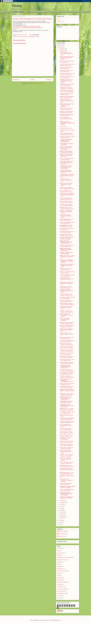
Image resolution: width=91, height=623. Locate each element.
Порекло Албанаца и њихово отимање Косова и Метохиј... (67, 363)
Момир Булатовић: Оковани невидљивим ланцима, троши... (66, 184)
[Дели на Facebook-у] (37, 34)
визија (58, 550)
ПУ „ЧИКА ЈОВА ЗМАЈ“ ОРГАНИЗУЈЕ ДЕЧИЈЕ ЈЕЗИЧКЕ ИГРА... (65, 366)
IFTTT (15, 29)
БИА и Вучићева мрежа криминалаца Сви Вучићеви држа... (67, 101)
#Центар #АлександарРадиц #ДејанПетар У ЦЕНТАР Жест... (66, 330)
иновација (59, 561)
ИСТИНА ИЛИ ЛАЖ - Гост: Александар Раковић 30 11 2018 (66, 53)
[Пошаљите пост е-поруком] (30, 34)
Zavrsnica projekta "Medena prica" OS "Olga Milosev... (66, 429)
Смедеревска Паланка (62, 582)
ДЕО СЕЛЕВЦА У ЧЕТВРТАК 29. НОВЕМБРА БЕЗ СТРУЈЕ (67, 373)
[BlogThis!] (34, 34)
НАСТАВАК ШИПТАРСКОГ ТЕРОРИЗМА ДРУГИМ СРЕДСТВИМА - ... (66, 167)
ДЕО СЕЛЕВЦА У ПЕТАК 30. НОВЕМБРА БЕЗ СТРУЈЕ (66, 226)
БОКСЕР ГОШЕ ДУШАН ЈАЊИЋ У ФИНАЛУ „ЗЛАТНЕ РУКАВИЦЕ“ (67, 105)
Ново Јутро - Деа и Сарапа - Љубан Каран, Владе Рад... (66, 205)
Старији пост (49, 79)
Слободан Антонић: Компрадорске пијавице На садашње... (66, 480)
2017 (60, 520)
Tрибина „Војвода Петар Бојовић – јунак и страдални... (67, 275)
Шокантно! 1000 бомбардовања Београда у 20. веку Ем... (67, 326)
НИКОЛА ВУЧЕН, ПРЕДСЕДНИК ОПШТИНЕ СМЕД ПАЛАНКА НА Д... (67, 195)
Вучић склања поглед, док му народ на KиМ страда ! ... (66, 448)
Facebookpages (30, 36)
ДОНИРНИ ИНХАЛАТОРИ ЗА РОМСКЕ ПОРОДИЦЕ (66, 238)
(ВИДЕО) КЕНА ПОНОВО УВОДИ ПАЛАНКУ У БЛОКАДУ (67, 487)
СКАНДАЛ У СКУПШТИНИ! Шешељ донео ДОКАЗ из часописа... (66, 211)
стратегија (59, 584)
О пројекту (22, 11)
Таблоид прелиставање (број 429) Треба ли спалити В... (66, 357)
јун (60, 508)
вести (18, 36)
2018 (60, 47)
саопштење (59, 577)
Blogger (59, 620)
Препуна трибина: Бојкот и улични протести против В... (67, 202)
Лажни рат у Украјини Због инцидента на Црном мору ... (67, 311)
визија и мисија (60, 553)
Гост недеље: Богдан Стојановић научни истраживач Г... (67, 298)
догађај (58, 555)
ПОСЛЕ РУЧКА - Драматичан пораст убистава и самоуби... (67, 91)
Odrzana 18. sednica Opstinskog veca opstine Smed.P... (67, 490)
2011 (60, 524)
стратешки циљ (60, 586)
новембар (62, 50)
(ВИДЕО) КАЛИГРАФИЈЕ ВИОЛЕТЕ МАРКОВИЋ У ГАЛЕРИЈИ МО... (66, 249)
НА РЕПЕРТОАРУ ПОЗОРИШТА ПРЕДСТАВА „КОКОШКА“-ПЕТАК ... (67, 265)
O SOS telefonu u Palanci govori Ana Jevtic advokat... (67, 77)
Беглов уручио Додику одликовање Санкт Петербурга (65, 319)
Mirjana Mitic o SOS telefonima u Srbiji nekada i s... (67, 229)
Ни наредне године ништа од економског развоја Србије (66, 370)
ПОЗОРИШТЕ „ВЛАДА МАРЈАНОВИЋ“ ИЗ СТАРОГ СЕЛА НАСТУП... (67, 405)
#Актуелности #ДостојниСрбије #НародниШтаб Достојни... (67, 323)
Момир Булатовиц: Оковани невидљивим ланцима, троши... (66, 307)
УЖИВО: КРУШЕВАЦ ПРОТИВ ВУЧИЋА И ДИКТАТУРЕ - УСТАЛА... (67, 58)
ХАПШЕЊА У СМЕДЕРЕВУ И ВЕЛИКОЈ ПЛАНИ (66, 253)
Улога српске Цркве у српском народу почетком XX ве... (67, 463)
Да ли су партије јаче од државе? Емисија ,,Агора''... (66, 191)
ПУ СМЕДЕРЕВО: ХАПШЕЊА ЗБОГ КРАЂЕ (66, 144)
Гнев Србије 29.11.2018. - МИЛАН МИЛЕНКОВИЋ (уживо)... (66, 216)
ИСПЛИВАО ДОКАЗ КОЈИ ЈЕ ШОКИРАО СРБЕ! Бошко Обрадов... (66, 81)
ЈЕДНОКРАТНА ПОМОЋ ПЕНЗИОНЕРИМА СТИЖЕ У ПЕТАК (67, 291)
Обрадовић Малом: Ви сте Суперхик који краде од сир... (67, 208)
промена (59, 573)
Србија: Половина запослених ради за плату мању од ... (67, 442)
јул (60, 506)
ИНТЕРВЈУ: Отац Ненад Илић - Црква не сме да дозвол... (67, 455)
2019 (60, 45)
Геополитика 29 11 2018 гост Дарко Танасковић (66, 68)
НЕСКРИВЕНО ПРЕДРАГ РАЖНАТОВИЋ (65, 438)
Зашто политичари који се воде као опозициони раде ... (67, 360)
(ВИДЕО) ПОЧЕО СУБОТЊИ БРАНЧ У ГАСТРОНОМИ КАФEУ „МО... (66, 155)
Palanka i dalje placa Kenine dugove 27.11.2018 (66, 484)
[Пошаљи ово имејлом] (33, 34)
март (61, 514)
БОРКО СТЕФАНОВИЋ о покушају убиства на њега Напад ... (66, 451)
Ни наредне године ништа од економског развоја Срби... (66, 350)
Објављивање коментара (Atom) (36, 83)
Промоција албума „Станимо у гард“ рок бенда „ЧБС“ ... (67, 246)
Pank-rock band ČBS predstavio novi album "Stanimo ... (67, 159)
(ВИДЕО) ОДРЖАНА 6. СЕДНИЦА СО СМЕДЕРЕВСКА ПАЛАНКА (67, 123)
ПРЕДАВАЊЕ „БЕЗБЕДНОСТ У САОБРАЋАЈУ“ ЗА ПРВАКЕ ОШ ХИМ (67, 261)
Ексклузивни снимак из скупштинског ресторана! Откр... (66, 180)
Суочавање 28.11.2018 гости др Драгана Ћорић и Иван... (67, 65)
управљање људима (62, 588)
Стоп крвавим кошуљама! (66, 128)
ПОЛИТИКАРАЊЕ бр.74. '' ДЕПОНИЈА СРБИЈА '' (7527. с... (67, 279)
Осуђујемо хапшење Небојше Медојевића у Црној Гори (66, 112)
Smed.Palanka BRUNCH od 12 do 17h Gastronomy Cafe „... (67, 232)
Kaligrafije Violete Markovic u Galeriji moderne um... (66, 269)
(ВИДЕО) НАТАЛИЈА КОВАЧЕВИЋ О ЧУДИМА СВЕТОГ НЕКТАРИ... (66, 242)
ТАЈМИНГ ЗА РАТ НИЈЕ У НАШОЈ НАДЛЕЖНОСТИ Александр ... (66, 171)
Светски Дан (60, 579)
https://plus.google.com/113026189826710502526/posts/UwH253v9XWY (28, 27)
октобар (62, 500)
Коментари (61, 21)
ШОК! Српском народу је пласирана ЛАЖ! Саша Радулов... (65, 459)
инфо (58, 564)
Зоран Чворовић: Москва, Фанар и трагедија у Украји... (67, 412)
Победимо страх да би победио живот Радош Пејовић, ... (67, 84)
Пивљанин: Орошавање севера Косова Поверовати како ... (67, 422)
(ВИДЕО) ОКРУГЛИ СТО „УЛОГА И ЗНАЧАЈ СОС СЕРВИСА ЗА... (67, 257)
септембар (62, 502)
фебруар (62, 516)
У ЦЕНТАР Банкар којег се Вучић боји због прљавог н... (67, 137)
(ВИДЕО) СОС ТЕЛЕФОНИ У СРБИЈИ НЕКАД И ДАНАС (66, 152)
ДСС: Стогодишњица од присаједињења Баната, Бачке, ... (66, 425)
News (38, 36)
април (61, 512)
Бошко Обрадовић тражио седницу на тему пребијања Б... (67, 469)
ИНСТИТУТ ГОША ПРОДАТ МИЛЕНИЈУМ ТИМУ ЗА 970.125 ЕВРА (66, 148)
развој (58, 575)
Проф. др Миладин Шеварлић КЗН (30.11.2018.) (67, 94)
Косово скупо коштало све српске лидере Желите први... (67, 188)
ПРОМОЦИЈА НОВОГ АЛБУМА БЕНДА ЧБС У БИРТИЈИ (67, 394)
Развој (17, 5)
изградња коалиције (61, 559)
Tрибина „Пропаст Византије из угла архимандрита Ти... (67, 341)
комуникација (60, 568)
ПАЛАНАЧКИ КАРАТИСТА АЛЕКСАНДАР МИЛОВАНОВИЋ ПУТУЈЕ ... (67, 380)
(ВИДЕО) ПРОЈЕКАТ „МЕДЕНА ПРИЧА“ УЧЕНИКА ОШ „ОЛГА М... (67, 391)
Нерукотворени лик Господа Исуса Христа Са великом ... (67, 432)
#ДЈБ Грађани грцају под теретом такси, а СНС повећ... (67, 466)
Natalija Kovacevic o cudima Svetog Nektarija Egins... (66, 287)
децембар (62, 48)
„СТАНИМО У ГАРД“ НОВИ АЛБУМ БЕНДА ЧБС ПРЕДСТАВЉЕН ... (66, 140)
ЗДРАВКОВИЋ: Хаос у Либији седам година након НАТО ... (67, 409)
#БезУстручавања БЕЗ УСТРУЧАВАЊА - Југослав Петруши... (66, 315)
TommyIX (50, 620)
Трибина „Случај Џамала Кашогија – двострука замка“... (67, 376)
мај (61, 510)
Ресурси (29, 11)
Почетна (15, 11)
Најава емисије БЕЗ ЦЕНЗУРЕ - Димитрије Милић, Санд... (67, 97)
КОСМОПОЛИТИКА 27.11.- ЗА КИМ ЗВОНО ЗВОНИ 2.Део (67, 473)
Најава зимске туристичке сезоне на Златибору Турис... (67, 344)
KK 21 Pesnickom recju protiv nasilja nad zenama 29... (66, 109)
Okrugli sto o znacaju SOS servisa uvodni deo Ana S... (67, 272)
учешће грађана (61, 591)
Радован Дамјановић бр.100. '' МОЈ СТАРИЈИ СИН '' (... (67, 220)
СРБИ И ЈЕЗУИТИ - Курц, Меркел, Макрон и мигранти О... (67, 334)
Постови (61, 19)
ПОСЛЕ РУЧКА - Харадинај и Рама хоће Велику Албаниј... (67, 347)
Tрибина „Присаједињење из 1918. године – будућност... (66, 445)
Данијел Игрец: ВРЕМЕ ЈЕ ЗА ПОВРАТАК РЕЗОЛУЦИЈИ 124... (66, 283)
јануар (61, 517)
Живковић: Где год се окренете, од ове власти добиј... (67, 353)
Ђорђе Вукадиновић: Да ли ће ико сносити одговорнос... (67, 387)
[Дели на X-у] (35, 34)
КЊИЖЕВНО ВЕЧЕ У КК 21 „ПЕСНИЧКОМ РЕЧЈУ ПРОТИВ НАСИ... (66, 398)
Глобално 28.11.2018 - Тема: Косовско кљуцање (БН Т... (66, 294)
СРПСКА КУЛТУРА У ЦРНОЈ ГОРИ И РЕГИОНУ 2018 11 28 (67, 304)
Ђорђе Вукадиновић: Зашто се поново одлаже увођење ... (67, 134)
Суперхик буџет (63, 126)
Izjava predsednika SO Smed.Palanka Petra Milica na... (66, 119)
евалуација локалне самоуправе (64, 557)
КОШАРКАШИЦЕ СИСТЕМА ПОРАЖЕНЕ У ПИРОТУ (66, 402)
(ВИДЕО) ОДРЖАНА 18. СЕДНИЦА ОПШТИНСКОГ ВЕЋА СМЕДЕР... (66, 494)
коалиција (59, 566)
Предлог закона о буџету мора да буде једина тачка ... (67, 338)
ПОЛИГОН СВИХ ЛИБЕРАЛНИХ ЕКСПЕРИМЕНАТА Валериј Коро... (67, 176)
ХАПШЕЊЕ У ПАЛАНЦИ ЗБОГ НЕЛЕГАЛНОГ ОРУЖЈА (67, 497)
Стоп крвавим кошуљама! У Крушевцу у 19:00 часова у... (67, 88)
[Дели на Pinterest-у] (38, 34)
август (61, 504)
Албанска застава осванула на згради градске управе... (67, 301)
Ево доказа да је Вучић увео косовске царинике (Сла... (66, 198)
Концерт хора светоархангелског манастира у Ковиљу (67, 223)
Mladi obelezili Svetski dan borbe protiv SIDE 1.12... (67, 61)
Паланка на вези (23, 36)
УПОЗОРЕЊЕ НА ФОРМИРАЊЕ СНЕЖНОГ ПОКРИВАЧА (67, 419)
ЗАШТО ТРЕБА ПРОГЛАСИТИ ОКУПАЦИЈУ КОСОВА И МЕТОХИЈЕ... (66, 163)
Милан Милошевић (62, 531)
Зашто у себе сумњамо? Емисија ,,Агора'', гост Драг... (67, 435)
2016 (60, 522)
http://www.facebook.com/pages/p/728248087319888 (29, 26)
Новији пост (16, 79)
